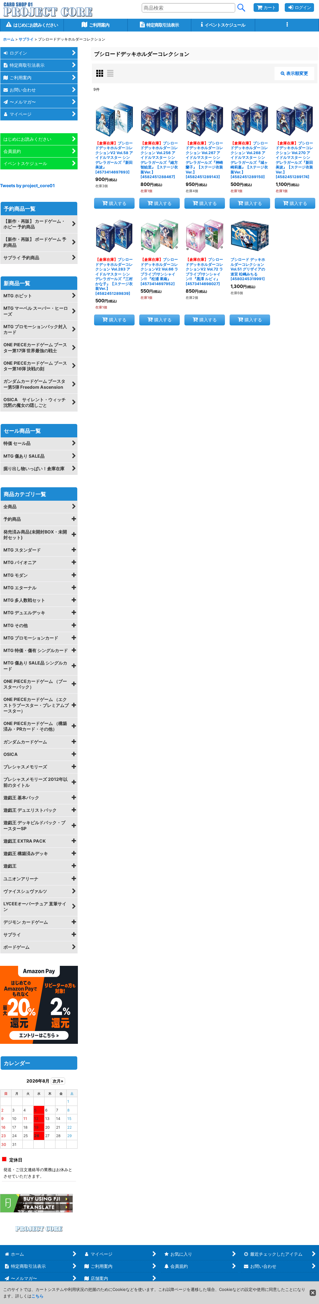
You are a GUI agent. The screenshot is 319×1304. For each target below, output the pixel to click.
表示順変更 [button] (297, 73)
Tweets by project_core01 (27, 185)
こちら (37, 1295)
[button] (287, 25)
